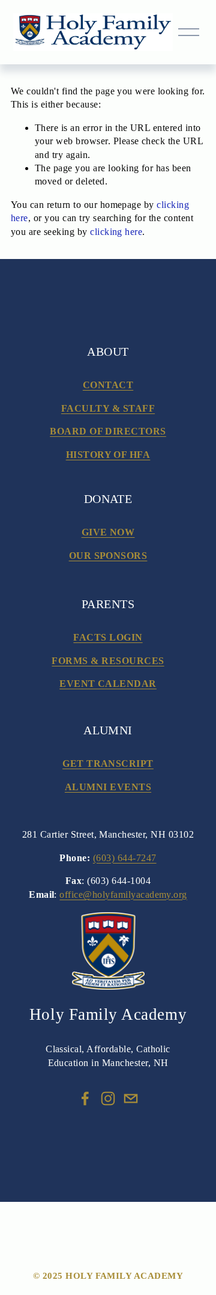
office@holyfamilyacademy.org (123, 894)
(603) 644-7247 (125, 858)
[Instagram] (108, 1098)
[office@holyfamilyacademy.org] (131, 1098)
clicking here (116, 232)
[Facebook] (85, 1098)
